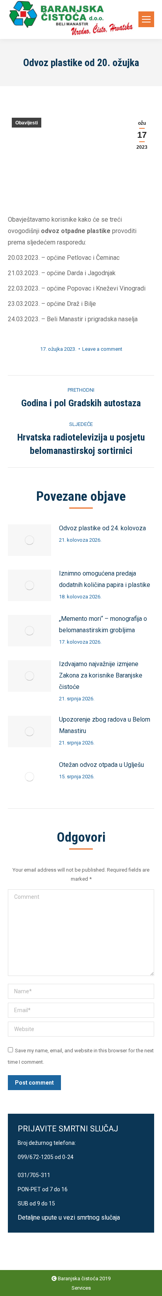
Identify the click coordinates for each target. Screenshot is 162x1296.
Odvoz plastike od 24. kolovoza (102, 528)
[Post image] (29, 540)
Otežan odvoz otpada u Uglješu (101, 764)
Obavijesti (26, 123)
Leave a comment (102, 349)
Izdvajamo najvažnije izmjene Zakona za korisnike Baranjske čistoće (100, 675)
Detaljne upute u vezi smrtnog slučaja (69, 1217)
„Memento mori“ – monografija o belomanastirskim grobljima (103, 624)
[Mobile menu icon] (146, 19)
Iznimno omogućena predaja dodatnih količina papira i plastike (104, 579)
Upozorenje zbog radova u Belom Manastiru (104, 725)
